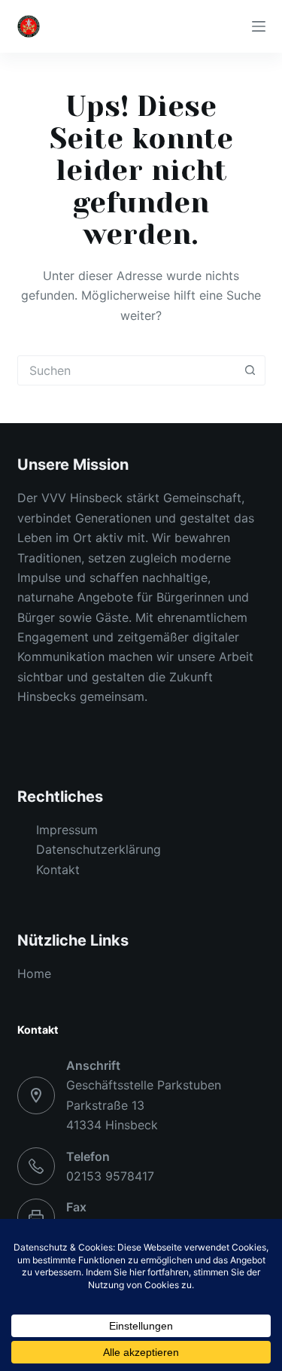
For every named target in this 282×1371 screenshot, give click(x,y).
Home (34, 973)
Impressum (67, 829)
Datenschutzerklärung (98, 849)
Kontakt (58, 869)
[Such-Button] (250, 370)
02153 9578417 (110, 1176)
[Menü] (258, 26)
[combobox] (127, 370)
